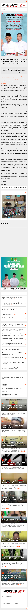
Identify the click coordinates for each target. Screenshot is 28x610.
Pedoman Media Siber (6, 603)
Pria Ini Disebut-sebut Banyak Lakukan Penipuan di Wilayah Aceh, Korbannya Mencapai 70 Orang (13, 425)
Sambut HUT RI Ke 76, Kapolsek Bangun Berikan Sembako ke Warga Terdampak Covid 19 (13, 214)
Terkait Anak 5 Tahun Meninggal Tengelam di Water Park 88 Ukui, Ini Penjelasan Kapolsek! (12, 577)
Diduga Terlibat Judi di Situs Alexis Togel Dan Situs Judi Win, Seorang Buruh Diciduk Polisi (14, 407)
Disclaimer (16, 603)
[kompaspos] (14, 7)
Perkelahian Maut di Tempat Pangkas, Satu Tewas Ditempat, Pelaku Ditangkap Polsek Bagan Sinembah (13, 444)
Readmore (17, 414)
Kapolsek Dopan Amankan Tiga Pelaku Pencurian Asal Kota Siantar (12, 203)
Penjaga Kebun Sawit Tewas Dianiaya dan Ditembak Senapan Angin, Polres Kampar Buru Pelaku (13, 499)
